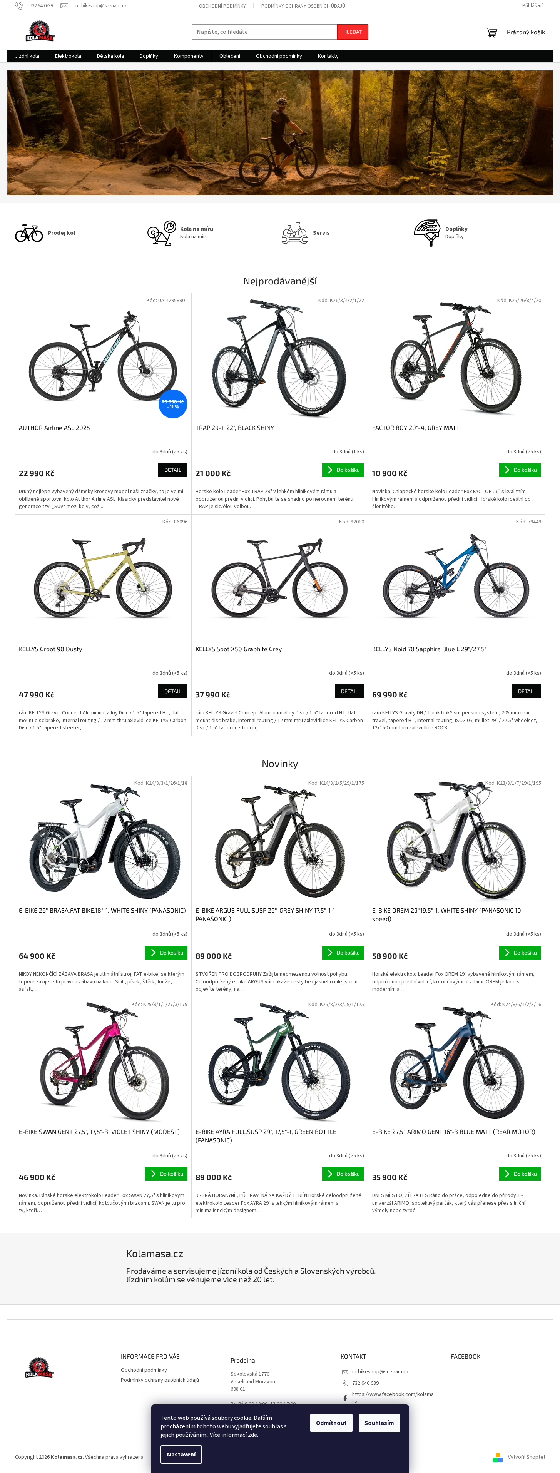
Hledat (352, 31)
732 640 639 (365, 1383)
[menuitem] (27, 56)
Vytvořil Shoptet (526, 1457)
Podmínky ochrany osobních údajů (303, 6)
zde (252, 1435)
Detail (172, 469)
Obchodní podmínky (222, 6)
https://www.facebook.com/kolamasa (393, 1398)
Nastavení (181, 1454)
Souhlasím (379, 1423)
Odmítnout (331, 1423)
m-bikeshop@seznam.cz (380, 1372)
